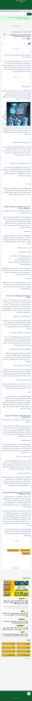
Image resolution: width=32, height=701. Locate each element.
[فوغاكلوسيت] (20, 626)
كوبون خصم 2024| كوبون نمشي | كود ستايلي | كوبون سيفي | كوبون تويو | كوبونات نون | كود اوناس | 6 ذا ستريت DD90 (15, 602)
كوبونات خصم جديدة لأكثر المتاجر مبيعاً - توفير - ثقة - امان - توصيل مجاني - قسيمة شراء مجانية (15, 628)
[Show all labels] (27, 658)
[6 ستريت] (21, 598)
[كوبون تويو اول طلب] (25, 550)
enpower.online (26, 18)
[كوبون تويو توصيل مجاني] (13, 550)
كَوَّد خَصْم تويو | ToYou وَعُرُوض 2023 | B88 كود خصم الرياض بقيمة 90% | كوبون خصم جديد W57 (15, 615)
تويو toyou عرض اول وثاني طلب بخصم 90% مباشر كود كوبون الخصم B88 (15, 622)
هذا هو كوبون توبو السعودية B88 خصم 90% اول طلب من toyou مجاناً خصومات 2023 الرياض (15, 634)
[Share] (2, 43)
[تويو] (22, 611)
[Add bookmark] (4, 43)
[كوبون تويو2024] (26, 553)
